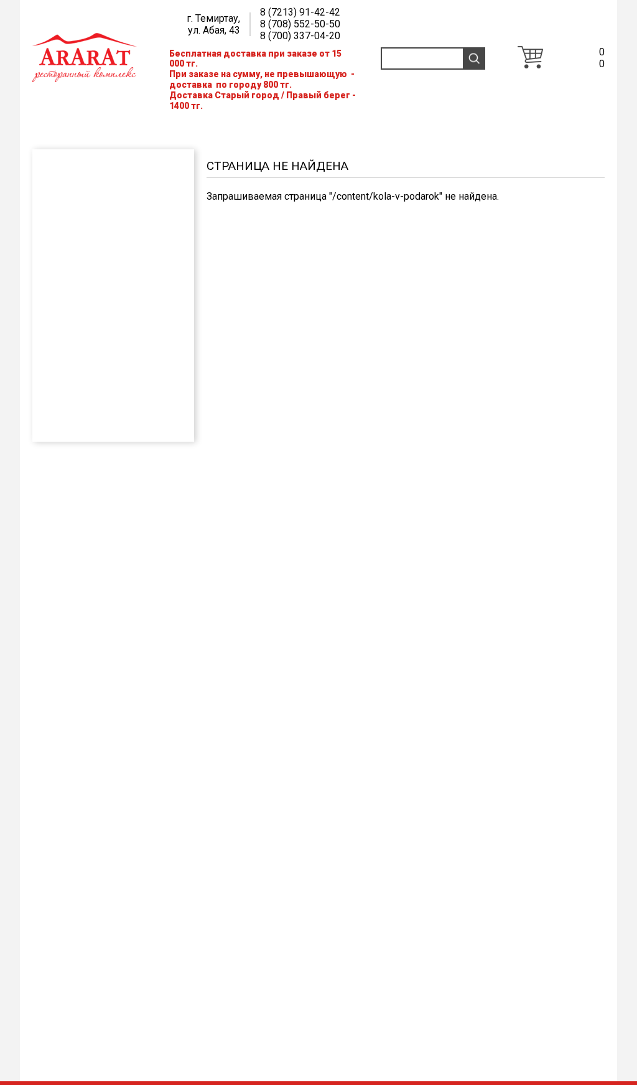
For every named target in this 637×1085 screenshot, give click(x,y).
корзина (530, 57)
